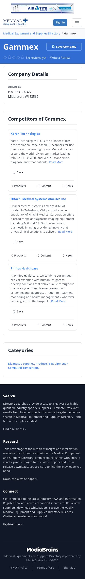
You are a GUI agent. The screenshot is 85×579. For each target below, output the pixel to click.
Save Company (66, 46)
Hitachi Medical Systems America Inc (38, 199)
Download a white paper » (20, 479)
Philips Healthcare (24, 268)
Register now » (13, 524)
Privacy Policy (18, 567)
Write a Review (60, 57)
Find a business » (14, 429)
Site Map (69, 567)
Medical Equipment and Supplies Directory (31, 33)
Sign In (60, 22)
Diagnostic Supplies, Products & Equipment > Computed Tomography (38, 366)
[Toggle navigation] (77, 22)
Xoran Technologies (25, 134)
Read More (56, 162)
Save (20, 172)
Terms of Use (45, 567)
